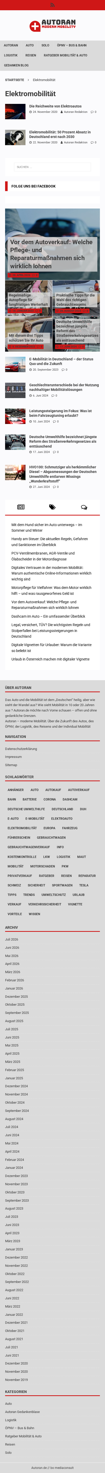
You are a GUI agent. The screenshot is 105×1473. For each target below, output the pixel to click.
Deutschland (62, 809)
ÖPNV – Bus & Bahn (71, 45)
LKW (46, 857)
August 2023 (14, 1208)
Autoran (11, 45)
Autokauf (53, 790)
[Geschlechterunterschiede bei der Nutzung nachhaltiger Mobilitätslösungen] (15, 390)
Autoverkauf (79, 790)
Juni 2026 (12, 948)
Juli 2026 (11, 939)
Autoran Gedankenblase (22, 1412)
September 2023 (17, 1200)
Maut (81, 857)
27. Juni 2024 (41, 487)
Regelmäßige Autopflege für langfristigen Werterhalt (28, 300)
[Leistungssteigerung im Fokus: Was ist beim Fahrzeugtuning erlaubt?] (15, 416)
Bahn (12, 799)
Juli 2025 (11, 1029)
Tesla (83, 885)
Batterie (30, 799)
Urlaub (79, 895)
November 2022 (16, 1266)
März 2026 (12, 972)
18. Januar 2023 (23, 310)
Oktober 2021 (14, 1331)
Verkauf (14, 904)
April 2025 (12, 1053)
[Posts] (21, 507)
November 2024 (16, 1094)
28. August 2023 (70, 310)
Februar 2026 (14, 980)
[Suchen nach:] (52, 167)
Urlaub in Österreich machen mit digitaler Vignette (50, 659)
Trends (29, 895)
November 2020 (16, 1371)
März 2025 (12, 1062)
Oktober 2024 (14, 1102)
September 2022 (17, 1282)
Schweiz (14, 885)
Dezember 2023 (16, 1176)
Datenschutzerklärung (21, 749)
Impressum (13, 757)
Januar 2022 (14, 1315)
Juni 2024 (12, 1135)
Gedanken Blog (16, 65)
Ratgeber (46, 876)
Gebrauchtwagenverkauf (29, 847)
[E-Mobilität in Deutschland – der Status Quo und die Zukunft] (15, 364)
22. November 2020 (45, 142)
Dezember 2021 (16, 1322)
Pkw (65, 866)
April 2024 (12, 1151)
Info (60, 847)
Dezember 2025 (16, 997)
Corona (50, 799)
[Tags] (52, 507)
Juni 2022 (12, 1298)
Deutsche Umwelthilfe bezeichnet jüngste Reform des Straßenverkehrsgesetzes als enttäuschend (63, 441)
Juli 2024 (11, 1127)
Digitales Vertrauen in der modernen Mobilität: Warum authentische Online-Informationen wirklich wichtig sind (51, 573)
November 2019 (16, 1380)
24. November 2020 (45, 112)
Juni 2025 (12, 1037)
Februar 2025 (14, 1070)
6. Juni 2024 (40, 395)
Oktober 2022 (14, 1274)
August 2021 (14, 1339)
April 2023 (12, 1233)
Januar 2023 (14, 1249)
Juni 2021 (12, 1355)
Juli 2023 (11, 1217)
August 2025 (14, 1021)
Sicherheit (36, 885)
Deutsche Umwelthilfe (26, 809)
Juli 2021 (11, 1347)
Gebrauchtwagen (51, 837)
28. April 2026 (21, 275)
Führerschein (19, 837)
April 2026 (12, 964)
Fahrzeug (69, 828)
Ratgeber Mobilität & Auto (65, 55)
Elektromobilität (22, 828)
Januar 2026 (14, 988)
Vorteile (15, 914)
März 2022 (12, 1306)
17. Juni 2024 (68, 346)
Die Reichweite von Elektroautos (55, 106)
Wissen (34, 914)
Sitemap (11, 765)
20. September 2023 (45, 369)
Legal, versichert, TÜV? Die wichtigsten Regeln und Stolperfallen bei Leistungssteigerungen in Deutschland (50, 630)
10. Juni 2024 (41, 421)
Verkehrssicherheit (44, 904)
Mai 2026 (11, 956)
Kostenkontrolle (22, 857)
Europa (49, 828)
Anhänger (16, 790)
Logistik (11, 55)
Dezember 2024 (16, 1086)
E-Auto (13, 818)
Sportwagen (62, 885)
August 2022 (14, 1290)
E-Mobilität (34, 818)
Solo (45, 45)
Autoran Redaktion (75, 112)
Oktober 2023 (14, 1192)
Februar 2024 (14, 1160)
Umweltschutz (54, 895)
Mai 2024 (11, 1143)
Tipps (12, 895)
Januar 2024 (14, 1168)
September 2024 (17, 1111)
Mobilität (15, 866)
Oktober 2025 (14, 1004)
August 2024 (14, 1119)
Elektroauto (61, 818)
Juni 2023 (12, 1225)
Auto (30, 45)
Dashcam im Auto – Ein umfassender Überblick (48, 616)
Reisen (30, 55)
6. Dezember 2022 (23, 346)
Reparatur (87, 876)
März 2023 (12, 1241)
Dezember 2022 (16, 1257)
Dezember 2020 (16, 1363)
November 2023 (16, 1184)
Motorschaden (42, 866)
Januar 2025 (14, 1078)
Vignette (75, 904)
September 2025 (17, 1013)
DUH (83, 809)
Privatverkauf (20, 876)
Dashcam (70, 799)
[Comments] (84, 507)
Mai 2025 (11, 1045)
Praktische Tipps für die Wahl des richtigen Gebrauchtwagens (75, 300)
